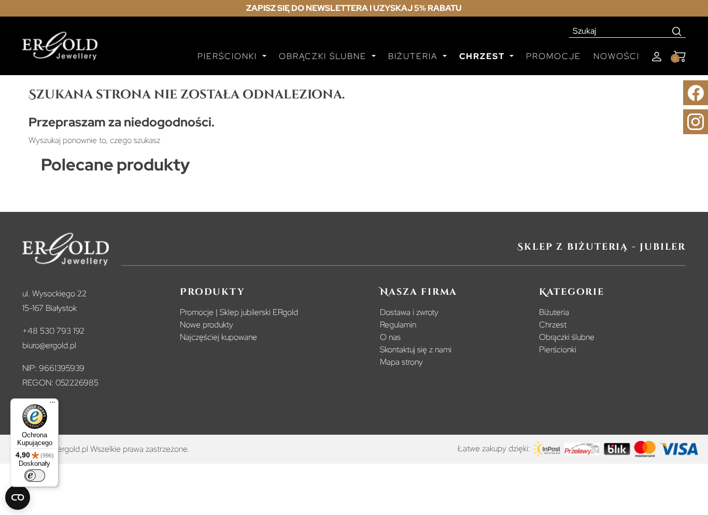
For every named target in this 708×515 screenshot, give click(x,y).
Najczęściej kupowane (218, 337)
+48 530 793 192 (53, 330)
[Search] (677, 31)
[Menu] (52, 404)
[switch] (34, 475)
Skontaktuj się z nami (415, 349)
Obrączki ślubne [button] (324, 56)
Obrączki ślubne (566, 337)
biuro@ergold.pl (49, 345)
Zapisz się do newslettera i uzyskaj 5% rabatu (354, 8)
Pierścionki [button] (228, 56)
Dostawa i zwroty (409, 312)
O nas (390, 337)
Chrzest (553, 324)
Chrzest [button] (483, 56)
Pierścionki (557, 349)
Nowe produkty (206, 324)
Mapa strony (401, 361)
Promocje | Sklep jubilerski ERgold (239, 312)
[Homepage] (59, 50)
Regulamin (398, 324)
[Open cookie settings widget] (17, 497)
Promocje (553, 56)
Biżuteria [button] (414, 56)
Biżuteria (554, 312)
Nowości (616, 56)
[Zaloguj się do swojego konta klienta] (656, 57)
